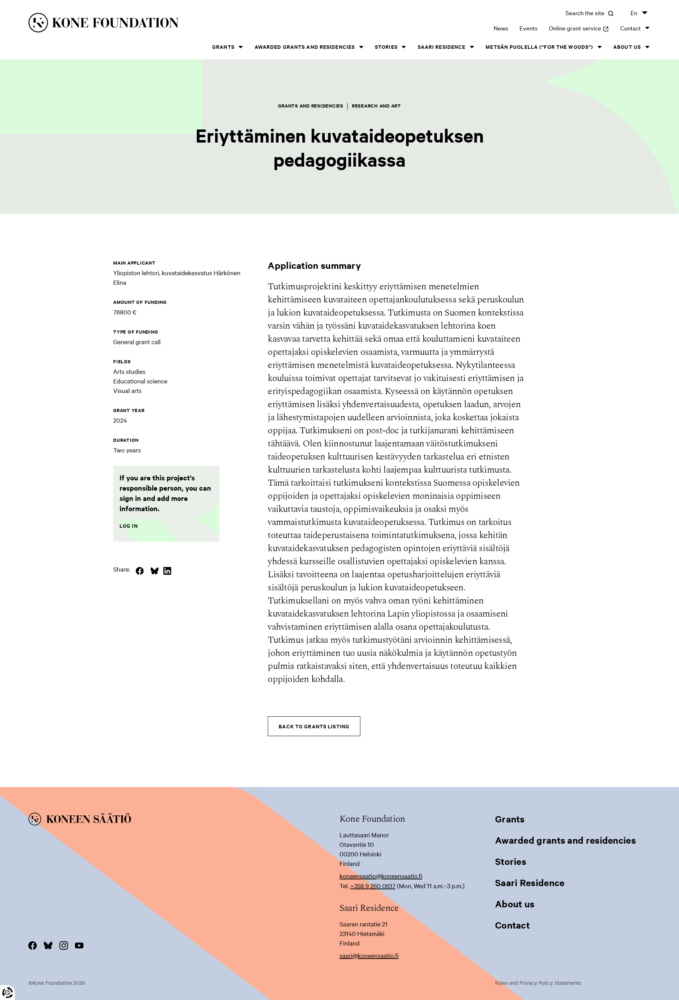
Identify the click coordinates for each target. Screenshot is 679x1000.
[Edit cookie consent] (7, 992)
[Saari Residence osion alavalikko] (471, 47)
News (501, 28)
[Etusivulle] (168, 24)
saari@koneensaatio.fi (369, 955)
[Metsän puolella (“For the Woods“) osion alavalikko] (599, 47)
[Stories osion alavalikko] (403, 47)
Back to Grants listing (314, 726)
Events (529, 28)
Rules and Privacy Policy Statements (538, 982)
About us (627, 46)
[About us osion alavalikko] (647, 47)
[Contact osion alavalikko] (647, 27)
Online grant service (579, 27)
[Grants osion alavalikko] (240, 47)
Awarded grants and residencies (305, 46)
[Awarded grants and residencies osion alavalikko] (361, 47)
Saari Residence (442, 46)
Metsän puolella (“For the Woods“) (539, 46)
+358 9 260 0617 (372, 885)
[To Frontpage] (184, 820)
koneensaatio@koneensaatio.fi (381, 876)
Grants (223, 46)
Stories (386, 46)
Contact (630, 28)
